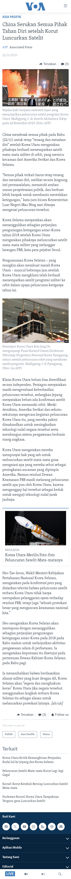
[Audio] (43, 874)
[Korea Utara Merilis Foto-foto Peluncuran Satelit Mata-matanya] (35, 528)
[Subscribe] (61, 826)
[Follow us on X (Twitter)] (15, 826)
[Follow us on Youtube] (24, 826)
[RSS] (42, 826)
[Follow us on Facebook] (6, 826)
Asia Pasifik (11, 17)
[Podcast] (51, 826)
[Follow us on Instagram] (33, 826)
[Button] (47, 64)
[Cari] (60, 874)
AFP (5, 47)
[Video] (26, 874)
